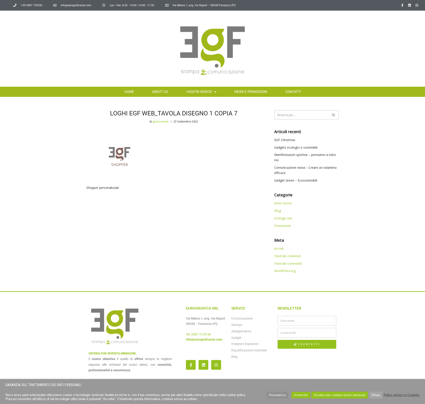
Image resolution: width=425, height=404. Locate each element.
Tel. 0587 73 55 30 (198, 334)
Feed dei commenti (288, 263)
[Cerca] (334, 115)
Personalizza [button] (277, 395)
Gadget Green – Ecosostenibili (295, 180)
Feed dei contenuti (287, 256)
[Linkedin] (409, 5)
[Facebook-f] (402, 5)
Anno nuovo (283, 203)
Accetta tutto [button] (301, 395)
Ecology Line (283, 218)
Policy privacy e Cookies (401, 395)
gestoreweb (161, 121)
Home (129, 92)
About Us (160, 92)
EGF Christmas (284, 140)
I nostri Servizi (199, 92)
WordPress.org (285, 271)
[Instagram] (417, 5)
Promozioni (282, 226)
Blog (277, 211)
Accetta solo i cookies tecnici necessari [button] (339, 395)
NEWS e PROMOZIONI (250, 92)
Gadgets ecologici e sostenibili (295, 147)
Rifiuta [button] (376, 395)
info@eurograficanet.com (204, 339)
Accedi (279, 248)
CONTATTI (293, 92)
